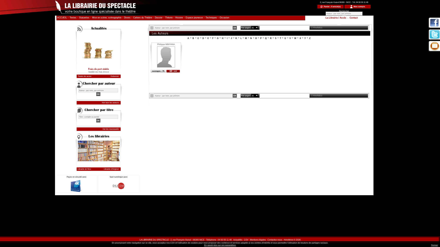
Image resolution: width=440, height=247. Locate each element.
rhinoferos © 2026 (292, 240)
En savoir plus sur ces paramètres (220, 245)
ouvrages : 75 (158, 71)
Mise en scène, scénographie (106, 17)
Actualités (237, 240)
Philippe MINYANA (166, 44)
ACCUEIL (62, 17)
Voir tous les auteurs (110, 103)
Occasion (224, 17)
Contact (354, 17)
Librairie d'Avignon (111, 169)
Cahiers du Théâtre (142, 17)
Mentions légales (258, 240)
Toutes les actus (84, 76)
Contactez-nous (274, 240)
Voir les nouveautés (110, 129)
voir (175, 71)
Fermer (434, 245)
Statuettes (84, 17)
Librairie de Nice (84, 169)
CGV (246, 240)
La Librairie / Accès (336, 17)
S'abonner (115, 76)
